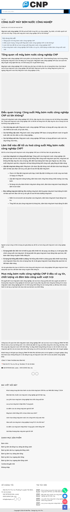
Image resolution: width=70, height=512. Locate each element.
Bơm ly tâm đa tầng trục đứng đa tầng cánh (16, 447)
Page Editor (18, 27)
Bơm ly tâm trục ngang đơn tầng (12, 457)
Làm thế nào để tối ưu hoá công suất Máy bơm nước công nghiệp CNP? (27, 45)
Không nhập (5, 467)
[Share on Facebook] (33, 373)
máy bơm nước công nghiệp (24, 152)
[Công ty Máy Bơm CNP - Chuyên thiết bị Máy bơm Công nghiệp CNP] (35, 4)
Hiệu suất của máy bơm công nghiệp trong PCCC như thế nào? (25, 422)
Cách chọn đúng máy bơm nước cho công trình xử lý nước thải (25, 418)
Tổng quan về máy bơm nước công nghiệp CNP (19, 40)
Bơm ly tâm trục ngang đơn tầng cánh (14, 460)
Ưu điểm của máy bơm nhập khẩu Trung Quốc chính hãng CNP (25, 427)
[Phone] (64, 490)
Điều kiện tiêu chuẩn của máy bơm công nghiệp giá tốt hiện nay (25, 395)
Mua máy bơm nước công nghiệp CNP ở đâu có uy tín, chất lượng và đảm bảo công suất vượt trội (34, 48)
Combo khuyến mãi (8, 464)
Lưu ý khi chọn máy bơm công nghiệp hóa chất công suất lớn (25, 399)
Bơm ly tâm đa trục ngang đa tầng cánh (15, 450)
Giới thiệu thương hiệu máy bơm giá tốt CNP (19, 431)
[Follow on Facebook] (15, 499)
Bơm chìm (4, 443)
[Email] (64, 501)
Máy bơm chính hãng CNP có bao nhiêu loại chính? (21, 413)
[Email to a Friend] (36, 373)
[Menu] (2, 4)
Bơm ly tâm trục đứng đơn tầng (12, 454)
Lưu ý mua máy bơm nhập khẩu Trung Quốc (19, 404)
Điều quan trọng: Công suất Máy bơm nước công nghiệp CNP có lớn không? (29, 43)
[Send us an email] (19, 499)
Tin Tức (3, 19)
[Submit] (66, 11)
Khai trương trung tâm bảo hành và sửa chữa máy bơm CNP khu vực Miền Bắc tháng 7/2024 (34, 390)
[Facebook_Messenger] (64, 496)
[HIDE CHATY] (64, 507)
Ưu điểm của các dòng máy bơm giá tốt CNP (20, 408)
